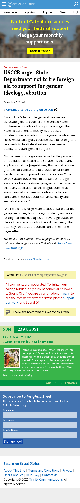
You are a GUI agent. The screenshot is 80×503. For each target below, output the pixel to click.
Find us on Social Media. (22, 463)
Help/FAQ (32, 475)
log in (66, 293)
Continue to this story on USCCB (29, 110)
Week (63, 12)
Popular (47, 12)
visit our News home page (38, 259)
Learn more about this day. (18, 375)
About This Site (14, 470)
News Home (10, 12)
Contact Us (49, 475)
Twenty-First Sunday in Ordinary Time (28, 342)
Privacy (67, 470)
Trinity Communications (46, 479)
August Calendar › (61, 383)
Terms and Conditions (43, 470)
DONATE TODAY (40, 51)
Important (30, 12)
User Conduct (13, 475)
